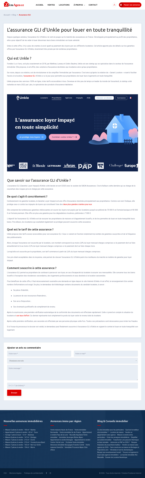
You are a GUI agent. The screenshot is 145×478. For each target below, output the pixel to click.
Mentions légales (15, 473)
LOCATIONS (64, 5)
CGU (5, 473)
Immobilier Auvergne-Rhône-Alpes (71, 437)
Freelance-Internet (134, 473)
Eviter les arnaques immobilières (118, 437)
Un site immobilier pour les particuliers (110, 430)
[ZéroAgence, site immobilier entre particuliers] (14, 5)
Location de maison (117, 432)
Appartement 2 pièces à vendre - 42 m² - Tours (21, 432)
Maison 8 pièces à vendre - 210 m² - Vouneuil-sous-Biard (25, 442)
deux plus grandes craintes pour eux (77, 204)
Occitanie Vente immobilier (75, 442)
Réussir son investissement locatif (109, 452)
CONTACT (93, 5)
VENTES (51, 5)
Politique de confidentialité (33, 473)
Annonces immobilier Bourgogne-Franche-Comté (67, 445)
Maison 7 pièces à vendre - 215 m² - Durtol (20, 440)
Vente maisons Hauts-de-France (61, 430)
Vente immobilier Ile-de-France (70, 432)
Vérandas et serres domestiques (121, 450)
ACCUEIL (39, 5)
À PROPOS (78, 5)
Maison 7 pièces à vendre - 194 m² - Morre (20, 447)
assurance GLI (29, 76)
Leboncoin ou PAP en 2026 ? (120, 442)
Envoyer (14, 393)
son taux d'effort (22, 316)
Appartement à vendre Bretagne (61, 440)
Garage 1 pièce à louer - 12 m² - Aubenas (19, 435)
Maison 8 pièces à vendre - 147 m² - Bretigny (20, 437)
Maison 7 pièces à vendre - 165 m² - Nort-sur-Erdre (23, 445)
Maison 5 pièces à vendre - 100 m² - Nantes (20, 430)
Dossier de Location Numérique (116, 457)
